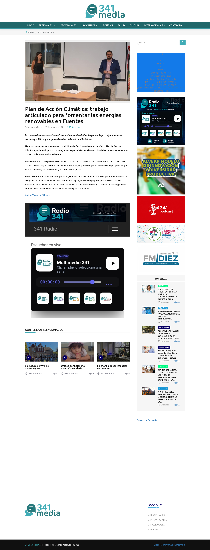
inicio (31, 32)
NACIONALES (88, 25)
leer (178, 302)
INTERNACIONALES (154, 25)
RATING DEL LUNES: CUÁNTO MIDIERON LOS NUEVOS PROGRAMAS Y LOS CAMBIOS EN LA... (167, 375)
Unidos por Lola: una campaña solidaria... (73, 367)
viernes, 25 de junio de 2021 (50, 127)
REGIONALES (46, 25)
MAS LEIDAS (161, 279)
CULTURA (134, 25)
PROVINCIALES (68, 25)
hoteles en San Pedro (174, 87)
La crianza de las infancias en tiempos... (112, 367)
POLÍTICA (108, 25)
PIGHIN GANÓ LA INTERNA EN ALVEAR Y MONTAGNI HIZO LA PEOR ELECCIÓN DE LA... (169, 397)
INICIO (30, 25)
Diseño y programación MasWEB (169, 544)
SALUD (121, 25)
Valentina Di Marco (37, 195)
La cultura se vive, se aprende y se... (37, 367)
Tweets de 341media (147, 420)
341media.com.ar (33, 544)
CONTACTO (175, 25)
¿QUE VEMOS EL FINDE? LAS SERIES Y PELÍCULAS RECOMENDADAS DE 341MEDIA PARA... (168, 294)
